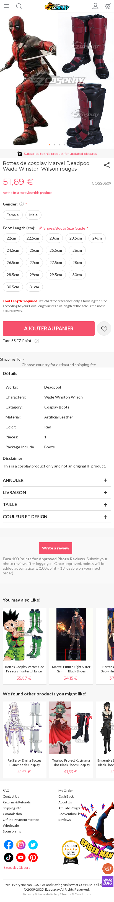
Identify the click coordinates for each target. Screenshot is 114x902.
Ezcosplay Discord (17, 867)
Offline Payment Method (21, 820)
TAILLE (10, 504)
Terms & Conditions (76, 894)
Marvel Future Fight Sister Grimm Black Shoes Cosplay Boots (71, 669)
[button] (49, 145)
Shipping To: (11, 359)
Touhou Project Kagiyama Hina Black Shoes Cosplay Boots (71, 762)
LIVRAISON (14, 492)
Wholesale (11, 825)
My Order (65, 790)
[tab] (57, 374)
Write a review (55, 548)
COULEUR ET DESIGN (25, 516)
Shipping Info (12, 808)
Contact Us (11, 796)
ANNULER (13, 480)
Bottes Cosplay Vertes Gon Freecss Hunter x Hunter (25, 669)
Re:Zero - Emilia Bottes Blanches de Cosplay (25, 762)
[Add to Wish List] (104, 328)
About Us (65, 802)
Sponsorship (12, 831)
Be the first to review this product (27, 193)
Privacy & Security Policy (41, 894)
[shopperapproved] (71, 852)
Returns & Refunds (17, 802)
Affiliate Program (71, 808)
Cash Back (66, 796)
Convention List (70, 814)
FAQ (6, 790)
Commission (12, 814)
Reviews (64, 820)
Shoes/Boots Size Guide (64, 228)
